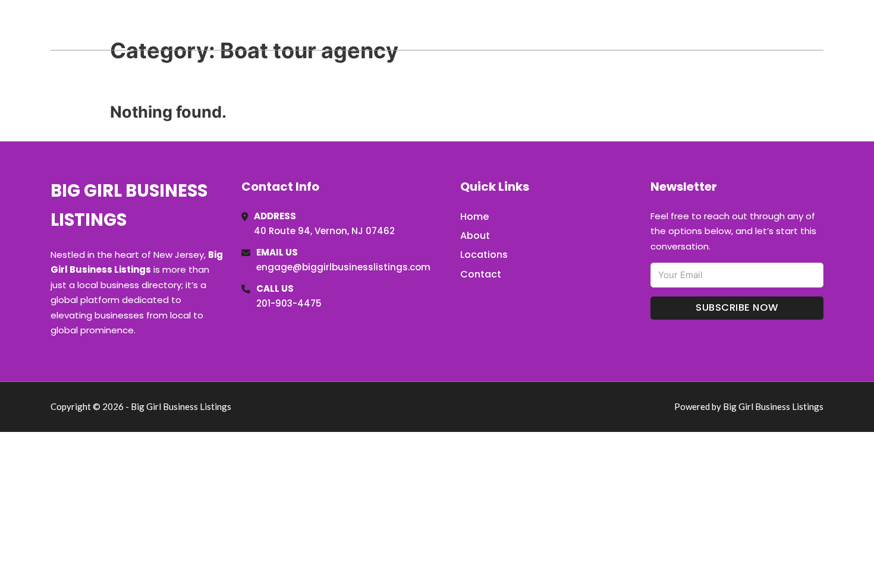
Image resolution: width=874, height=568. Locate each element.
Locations (739, 25)
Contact (480, 274)
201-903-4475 (289, 303)
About (475, 235)
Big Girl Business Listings (181, 24)
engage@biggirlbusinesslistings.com (343, 267)
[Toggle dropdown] (819, 25)
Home (686, 25)
